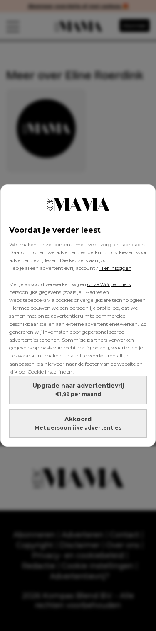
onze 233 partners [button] (109, 284)
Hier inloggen (115, 268)
